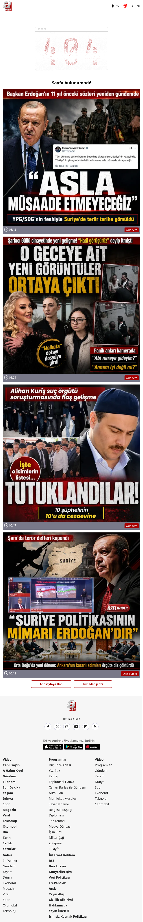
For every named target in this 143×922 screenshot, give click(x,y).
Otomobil (10, 826)
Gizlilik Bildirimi (61, 900)
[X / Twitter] (57, 726)
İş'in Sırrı (55, 832)
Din (5, 832)
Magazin (9, 810)
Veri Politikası (59, 877)
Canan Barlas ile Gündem (67, 787)
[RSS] (95, 726)
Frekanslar (57, 883)
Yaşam (8, 793)
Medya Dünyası (60, 826)
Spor (6, 804)
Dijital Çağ (56, 837)
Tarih (7, 837)
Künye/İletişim (60, 872)
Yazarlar (9, 849)
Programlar (58, 759)
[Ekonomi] (100, 6)
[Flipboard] (85, 726)
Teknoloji (10, 821)
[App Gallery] (92, 747)
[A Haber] (7, 6)
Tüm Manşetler (92, 684)
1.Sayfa (54, 849)
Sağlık (7, 843)
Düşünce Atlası (60, 765)
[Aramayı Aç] (132, 6)
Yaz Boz (54, 770)
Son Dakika (11, 787)
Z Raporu (55, 843)
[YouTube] (76, 726)
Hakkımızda (58, 905)
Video (7, 759)
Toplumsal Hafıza (61, 782)
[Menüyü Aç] (138, 6)
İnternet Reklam (62, 855)
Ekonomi (9, 782)
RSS (51, 860)
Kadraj (53, 776)
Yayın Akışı (57, 894)
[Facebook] (47, 726)
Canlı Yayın (11, 765)
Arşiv (53, 888)
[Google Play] (73, 747)
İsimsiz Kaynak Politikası (68, 916)
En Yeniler (10, 860)
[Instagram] (66, 726)
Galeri (7, 855)
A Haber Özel (13, 770)
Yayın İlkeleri (59, 911)
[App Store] (53, 747)
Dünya (8, 798)
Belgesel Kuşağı (60, 810)
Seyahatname (59, 804)
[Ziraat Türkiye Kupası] (125, 6)
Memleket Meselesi (63, 798)
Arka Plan (56, 793)
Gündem (9, 776)
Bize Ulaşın (57, 866)
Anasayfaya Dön (51, 684)
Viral (6, 815)
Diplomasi (56, 815)
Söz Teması (57, 821)
